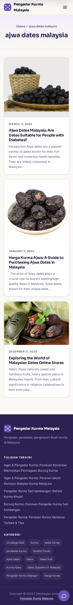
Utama (20, 26)
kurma (34, 542)
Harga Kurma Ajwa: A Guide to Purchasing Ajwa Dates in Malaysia (36, 262)
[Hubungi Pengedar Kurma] (63, 595)
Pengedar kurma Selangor (22, 575)
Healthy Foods (41, 551)
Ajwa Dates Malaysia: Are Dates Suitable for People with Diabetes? (36, 135)
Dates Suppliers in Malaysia (43, 567)
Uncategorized (15, 542)
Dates (29, 559)
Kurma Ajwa (13, 567)
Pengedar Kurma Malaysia (36, 598)
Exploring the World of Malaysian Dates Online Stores (36, 360)
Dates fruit (46, 559)
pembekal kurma (16, 551)
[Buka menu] (65, 7)
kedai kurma (52, 542)
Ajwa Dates (13, 559)
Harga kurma (52, 575)
